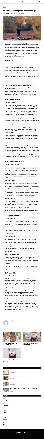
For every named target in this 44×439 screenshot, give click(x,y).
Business (4, 403)
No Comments (19, 13)
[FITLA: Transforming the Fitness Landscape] (22, 28)
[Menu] (4, 2)
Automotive (5, 398)
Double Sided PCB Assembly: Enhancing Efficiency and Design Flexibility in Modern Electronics (24, 389)
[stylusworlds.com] (22, 1)
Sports (4, 421)
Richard (7, 13)
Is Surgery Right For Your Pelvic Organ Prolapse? (12, 359)
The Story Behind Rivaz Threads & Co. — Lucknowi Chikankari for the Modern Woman (24, 371)
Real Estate (5, 419)
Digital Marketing (6, 405)
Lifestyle (4, 414)
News (4, 415)
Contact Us (25, 432)
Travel (4, 424)
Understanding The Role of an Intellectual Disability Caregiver (30, 344)
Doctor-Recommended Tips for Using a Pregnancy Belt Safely (10, 344)
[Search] (39, 2)
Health (5, 7)
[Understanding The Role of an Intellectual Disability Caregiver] (32, 337)
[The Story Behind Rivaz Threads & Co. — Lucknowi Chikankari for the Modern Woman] (6, 372)
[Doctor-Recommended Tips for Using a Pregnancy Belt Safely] (12, 337)
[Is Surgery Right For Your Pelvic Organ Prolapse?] (12, 353)
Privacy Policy (19, 432)
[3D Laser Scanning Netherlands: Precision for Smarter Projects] (6, 378)
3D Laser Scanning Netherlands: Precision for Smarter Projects (20, 376)
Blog (4, 401)
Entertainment (5, 408)
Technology (5, 422)
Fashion (4, 410)
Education (5, 407)
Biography (5, 400)
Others (4, 417)
